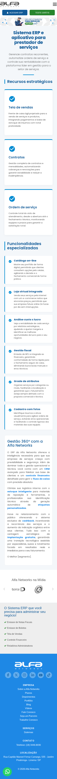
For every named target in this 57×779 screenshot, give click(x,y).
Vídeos (28, 708)
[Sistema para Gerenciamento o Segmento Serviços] (28, 21)
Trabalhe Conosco (29, 720)
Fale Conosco (28, 712)
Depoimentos (28, 697)
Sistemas (28, 732)
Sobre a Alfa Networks (28, 689)
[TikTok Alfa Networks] (49, 677)
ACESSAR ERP (16, 13)
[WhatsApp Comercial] (7, 771)
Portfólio (28, 701)
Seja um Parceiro (28, 716)
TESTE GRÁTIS (42, 13)
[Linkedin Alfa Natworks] (33, 677)
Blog (28, 704)
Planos (28, 693)
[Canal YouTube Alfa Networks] (41, 677)
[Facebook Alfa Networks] (8, 677)
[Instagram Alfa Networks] (25, 677)
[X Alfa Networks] (16, 677)
